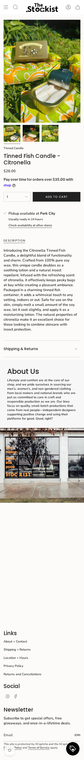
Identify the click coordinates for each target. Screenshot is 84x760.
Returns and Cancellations (22, 674)
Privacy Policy (13, 666)
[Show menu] (5, 7)
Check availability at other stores (30, 225)
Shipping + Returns (17, 649)
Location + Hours (16, 658)
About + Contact (15, 641)
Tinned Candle (14, 148)
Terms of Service (39, 748)
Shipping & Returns (21, 348)
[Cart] (77, 7)
